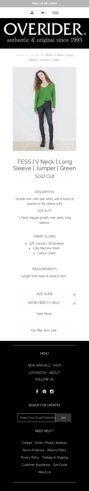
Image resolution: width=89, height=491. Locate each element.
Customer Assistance (36, 464)
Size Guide (60, 464)
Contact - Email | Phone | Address (44, 443)
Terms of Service (33, 450)
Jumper (35, 55)
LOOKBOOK (37, 372)
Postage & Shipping (55, 457)
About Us (44, 472)
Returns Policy (57, 450)
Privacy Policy (30, 457)
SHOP (57, 365)
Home (20, 55)
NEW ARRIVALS (39, 365)
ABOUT (54, 372)
